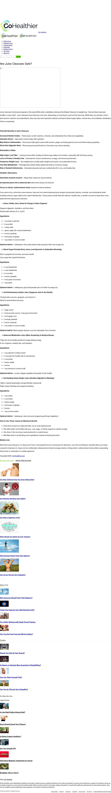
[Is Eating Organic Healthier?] (4, 733)
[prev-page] (1, 579)
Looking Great (7, 45)
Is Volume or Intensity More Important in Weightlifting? (20, 665)
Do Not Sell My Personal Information (102, 791)
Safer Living (7, 41)
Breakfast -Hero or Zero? (9, 773)
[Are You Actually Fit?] (4, 745)
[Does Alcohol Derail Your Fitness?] (4, 721)
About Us (6, 53)
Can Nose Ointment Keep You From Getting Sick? (17, 480)
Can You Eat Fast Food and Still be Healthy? (16, 634)
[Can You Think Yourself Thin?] (4, 673)
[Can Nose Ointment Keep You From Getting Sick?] (9, 476)
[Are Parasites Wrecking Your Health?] (9, 495)
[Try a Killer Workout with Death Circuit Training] (4, 618)
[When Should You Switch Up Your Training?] (9, 533)
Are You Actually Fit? (8, 748)
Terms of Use (82, 791)
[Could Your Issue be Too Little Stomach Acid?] (4, 606)
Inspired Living (7, 43)
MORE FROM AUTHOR (23, 460)
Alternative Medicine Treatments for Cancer (16, 760)
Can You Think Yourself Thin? (11, 677)
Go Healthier (8, 779)
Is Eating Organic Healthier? (10, 736)
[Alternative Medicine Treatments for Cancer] (4, 757)
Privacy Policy (54, 791)
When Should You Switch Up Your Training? (15, 537)
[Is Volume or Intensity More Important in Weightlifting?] (4, 661)
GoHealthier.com (18, 456)
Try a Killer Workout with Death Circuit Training (17, 622)
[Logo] (9, 38)
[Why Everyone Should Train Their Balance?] (9, 552)
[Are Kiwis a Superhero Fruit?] (9, 514)
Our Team (6, 51)
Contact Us (68, 791)
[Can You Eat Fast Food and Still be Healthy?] (4, 630)
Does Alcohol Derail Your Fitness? (13, 724)
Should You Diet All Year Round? (12, 653)
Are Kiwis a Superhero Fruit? (10, 518)
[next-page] (4, 579)
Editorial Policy (8, 49)
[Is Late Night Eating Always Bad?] (4, 708)
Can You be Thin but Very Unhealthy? (13, 575)
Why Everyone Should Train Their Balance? (15, 556)
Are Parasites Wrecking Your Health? (13, 499)
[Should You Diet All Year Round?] (4, 649)
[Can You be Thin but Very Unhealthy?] (9, 571)
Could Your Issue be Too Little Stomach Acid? (17, 610)
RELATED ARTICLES (7, 460)
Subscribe (6, 47)
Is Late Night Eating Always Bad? (12, 712)
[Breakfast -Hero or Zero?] (4, 769)
